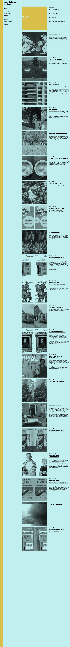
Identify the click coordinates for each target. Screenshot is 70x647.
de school (6, 10)
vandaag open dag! (56, 307)
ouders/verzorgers (8, 21)
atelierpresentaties (56, 208)
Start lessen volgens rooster (58, 21)
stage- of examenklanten (58, 158)
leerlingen (6, 19)
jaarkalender (7, 13)
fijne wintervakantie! (57, 381)
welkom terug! (54, 35)
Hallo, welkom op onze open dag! (55, 357)
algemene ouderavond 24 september (57, 530)
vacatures (6, 24)
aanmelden (7, 12)
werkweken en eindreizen (58, 134)
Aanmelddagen (54, 233)
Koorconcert (54, 282)
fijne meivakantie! (55, 183)
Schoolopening (55, 9)
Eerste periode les (56, 13)
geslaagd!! (53, 109)
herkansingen (54, 84)
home (5, 8)
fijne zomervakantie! (56, 59)
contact (6, 15)
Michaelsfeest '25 (55, 505)
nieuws (5, 23)
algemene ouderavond (57, 257)
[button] (45, 18)
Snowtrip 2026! (54, 480)
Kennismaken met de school (54, 456)
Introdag (54, 17)
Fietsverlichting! (55, 406)
